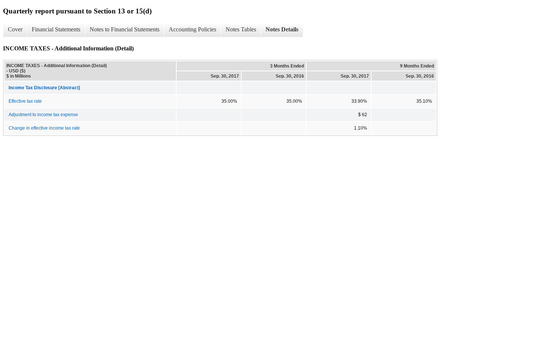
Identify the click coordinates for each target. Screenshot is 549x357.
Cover (15, 29)
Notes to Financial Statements (124, 29)
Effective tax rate (25, 101)
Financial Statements (56, 29)
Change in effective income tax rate (44, 128)
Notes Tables (241, 29)
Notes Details (282, 29)
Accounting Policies (192, 29)
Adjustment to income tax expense (43, 114)
